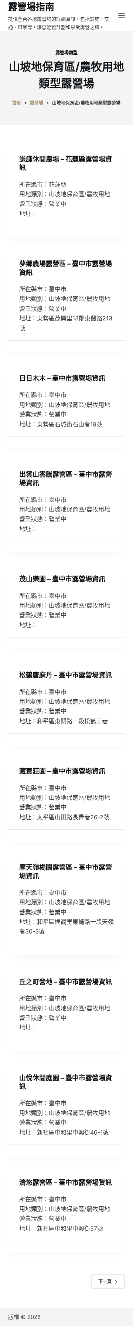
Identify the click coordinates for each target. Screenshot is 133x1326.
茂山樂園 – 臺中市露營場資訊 (62, 579)
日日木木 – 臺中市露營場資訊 (62, 378)
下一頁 (105, 1281)
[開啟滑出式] (121, 15)
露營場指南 (31, 6)
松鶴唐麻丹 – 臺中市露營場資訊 (65, 675)
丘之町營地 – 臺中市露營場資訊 (65, 982)
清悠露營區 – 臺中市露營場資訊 (65, 1182)
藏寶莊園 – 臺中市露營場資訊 (62, 771)
